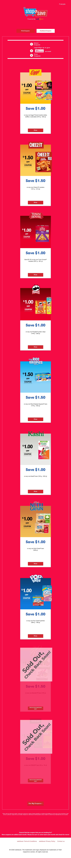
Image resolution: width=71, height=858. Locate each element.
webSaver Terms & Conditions (27, 841)
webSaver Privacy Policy (47, 841)
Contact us (61, 841)
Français (62, 4)
